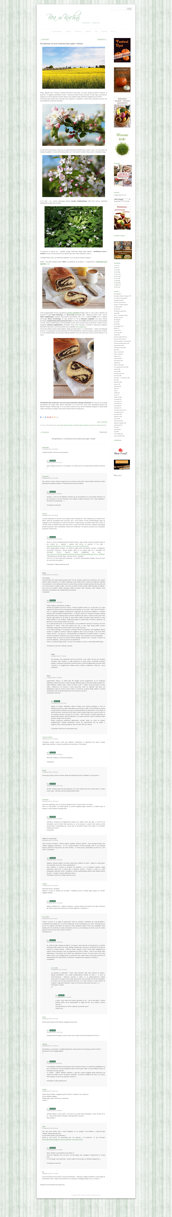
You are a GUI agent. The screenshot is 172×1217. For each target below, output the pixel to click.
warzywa (116, 414)
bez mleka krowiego (119, 298)
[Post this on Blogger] (53, 417)
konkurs (116, 330)
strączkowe (117, 403)
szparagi (116, 406)
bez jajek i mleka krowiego (65, 425)
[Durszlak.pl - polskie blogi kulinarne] (117, 475)
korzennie (117, 332)
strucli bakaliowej (81, 327)
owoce (116, 371)
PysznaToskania (47, 737)
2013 (116, 274)
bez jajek (116, 294)
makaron (116, 356)
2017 (116, 265)
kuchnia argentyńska (119, 337)
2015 (116, 270)
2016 (116, 268)
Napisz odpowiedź (102, 422)
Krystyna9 (45, 476)
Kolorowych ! (44, 39)
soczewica (117, 399)
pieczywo (116, 375)
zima (115, 431)
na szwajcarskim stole (120, 367)
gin (43, 1172)
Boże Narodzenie (118, 302)
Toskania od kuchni (119, 410)
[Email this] (57, 417)
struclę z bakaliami (73, 313)
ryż (115, 390)
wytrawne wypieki (119, 423)
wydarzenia (117, 421)
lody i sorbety (117, 354)
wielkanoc (86, 425)
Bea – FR (113, 31)
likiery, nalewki (118, 352)
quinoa (116, 384)
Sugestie (88, 31)
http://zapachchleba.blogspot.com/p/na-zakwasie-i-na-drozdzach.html (62, 1139)
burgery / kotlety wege (120, 304)
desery (116, 309)
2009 (116, 283)
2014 (116, 272)
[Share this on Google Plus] (48, 417)
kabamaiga (45, 447)
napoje (116, 369)
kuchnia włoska (118, 345)
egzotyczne (117, 317)
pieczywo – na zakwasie (120, 378)
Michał (44, 770)
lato (115, 350)
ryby (115, 388)
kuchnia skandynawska (120, 343)
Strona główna (57, 31)
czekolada (117, 307)
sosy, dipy (116, 401)
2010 (116, 280)
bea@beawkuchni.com (120, 195)
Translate (127, 201)
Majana (44, 1089)
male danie (117, 360)
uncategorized (118, 412)
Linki (96, 31)
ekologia (116, 319)
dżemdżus (45, 799)
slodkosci (116, 397)
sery (115, 395)
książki (116, 335)
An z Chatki (45, 917)
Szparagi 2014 (102, 39)
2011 (116, 278)
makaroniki (117, 358)
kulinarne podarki (119, 347)
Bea (48, 461)
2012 (116, 276)
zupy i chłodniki (118, 436)
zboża (115, 427)
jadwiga (44, 1044)
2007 (116, 287)
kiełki (115, 328)
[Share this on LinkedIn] (46, 417)
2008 (116, 285)
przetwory (117, 382)
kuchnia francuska (119, 339)
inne (115, 322)
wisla (43, 1126)
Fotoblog (104, 31)
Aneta (44, 1017)
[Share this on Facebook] (41, 417)
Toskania (116, 408)
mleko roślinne (118, 365)
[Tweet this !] (43, 417)
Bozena (44, 513)
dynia (115, 313)
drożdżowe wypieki (78, 425)
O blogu (68, 31)
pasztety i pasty (118, 373)
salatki (116, 393)
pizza (115, 380)
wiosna (92, 425)
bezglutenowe (118, 300)
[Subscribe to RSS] (55, 417)
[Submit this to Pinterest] (50, 417)
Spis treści (78, 31)
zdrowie (116, 429)
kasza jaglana (118, 326)
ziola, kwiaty (117, 434)
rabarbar (116, 386)
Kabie (52, 257)
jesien (115, 324)
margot (44, 883)
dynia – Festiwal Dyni (119, 315)
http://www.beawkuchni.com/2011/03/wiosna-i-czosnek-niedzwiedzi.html (68, 546)
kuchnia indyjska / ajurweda (121, 341)
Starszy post (44, 432)
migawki (116, 362)
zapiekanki (117, 425)
